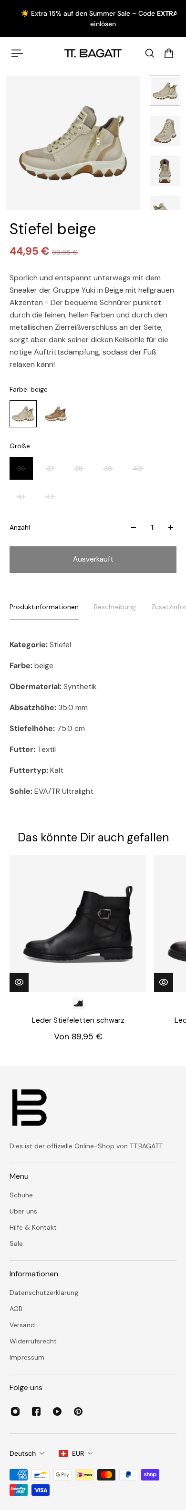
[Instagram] (15, 1411)
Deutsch (23, 1453)
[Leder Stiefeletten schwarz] (78, 923)
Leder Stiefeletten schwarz (78, 1020)
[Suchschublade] (149, 53)
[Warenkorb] (168, 53)
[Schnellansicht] (19, 982)
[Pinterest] (78, 1411)
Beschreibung (115, 606)
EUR (78, 1453)
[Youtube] (57, 1411)
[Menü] (17, 53)
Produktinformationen (44, 606)
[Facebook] (36, 1411)
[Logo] (93, 53)
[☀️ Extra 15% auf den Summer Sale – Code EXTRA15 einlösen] (93, 18)
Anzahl (20, 527)
